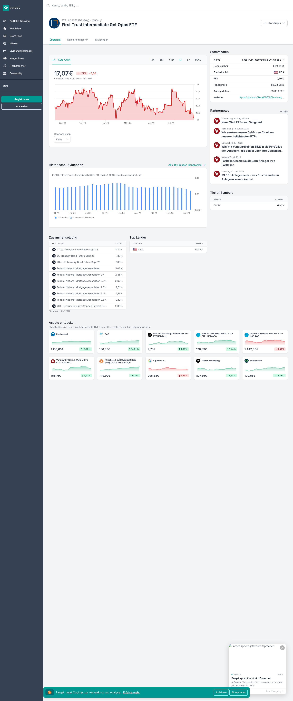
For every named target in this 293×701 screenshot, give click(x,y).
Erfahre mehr (131, 692)
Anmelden (21, 106)
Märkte (13, 43)
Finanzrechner (17, 65)
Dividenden (101, 39)
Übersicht (55, 39)
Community (15, 73)
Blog (5, 85)
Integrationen (16, 58)
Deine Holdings (78, 39)
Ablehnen (221, 692)
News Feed (15, 35)
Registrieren (22, 99)
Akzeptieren (238, 692)
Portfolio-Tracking (19, 21)
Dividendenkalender (20, 50)
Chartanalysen (62, 133)
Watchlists (15, 28)
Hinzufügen (274, 23)
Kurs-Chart (63, 59)
